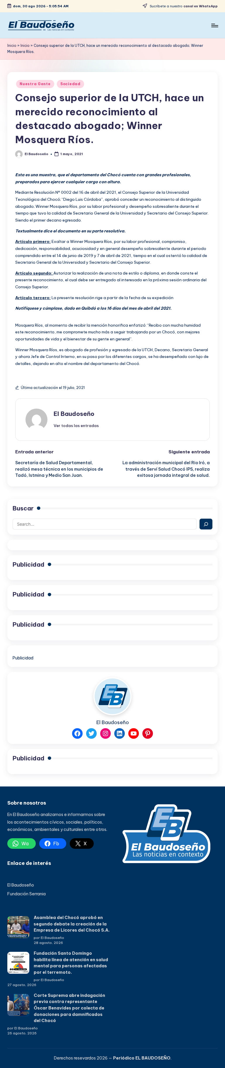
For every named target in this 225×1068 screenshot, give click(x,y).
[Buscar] (206, 524)
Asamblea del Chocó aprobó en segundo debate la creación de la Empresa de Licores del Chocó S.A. (71, 924)
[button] (76, 425)
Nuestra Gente (35, 84)
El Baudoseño (74, 413)
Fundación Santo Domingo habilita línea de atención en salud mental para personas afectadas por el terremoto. (71, 963)
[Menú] (214, 25)
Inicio (11, 45)
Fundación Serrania (26, 893)
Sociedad (70, 84)
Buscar (23, 508)
